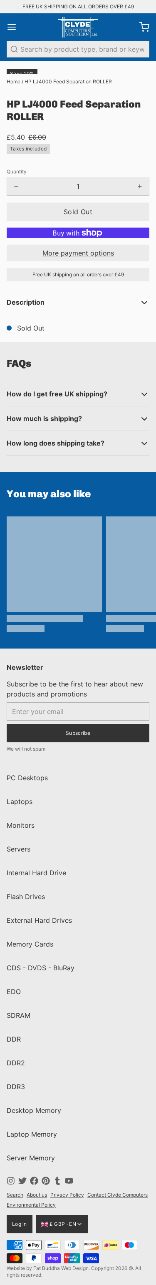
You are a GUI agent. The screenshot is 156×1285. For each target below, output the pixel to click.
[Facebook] (34, 1181)
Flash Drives (26, 896)
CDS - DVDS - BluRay (40, 968)
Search (15, 1195)
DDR (14, 1039)
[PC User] (78, 27)
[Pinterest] (46, 1181)
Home (13, 81)
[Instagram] (11, 1181)
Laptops (19, 801)
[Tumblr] (57, 1181)
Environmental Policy (31, 1205)
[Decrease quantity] (16, 186)
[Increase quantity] (140, 186)
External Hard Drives (39, 920)
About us (37, 1195)
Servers (18, 849)
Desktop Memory (34, 1110)
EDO (14, 991)
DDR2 (16, 1063)
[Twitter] (22, 1181)
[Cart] (141, 27)
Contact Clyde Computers (117, 1195)
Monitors (21, 825)
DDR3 (16, 1086)
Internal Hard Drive (36, 873)
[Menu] (15, 27)
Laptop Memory (32, 1134)
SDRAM (18, 1015)
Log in (19, 1224)
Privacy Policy (67, 1195)
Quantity (17, 171)
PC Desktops (27, 778)
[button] (78, 212)
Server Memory (31, 1158)
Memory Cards (30, 944)
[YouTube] (69, 1181)
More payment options (78, 253)
